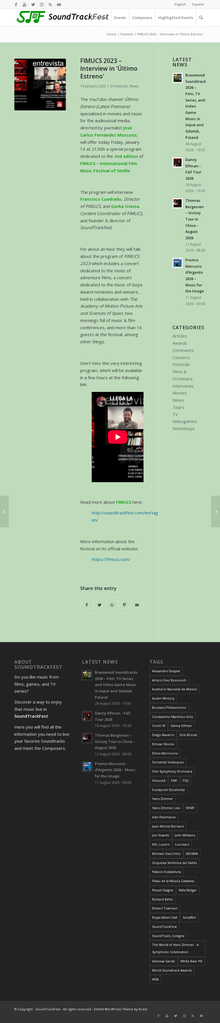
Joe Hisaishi (160, 835)
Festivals (121, 86)
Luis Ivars (182, 844)
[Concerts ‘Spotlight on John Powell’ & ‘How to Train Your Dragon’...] (4, 511)
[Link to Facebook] (16, 4)
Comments (183, 350)
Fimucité (159, 780)
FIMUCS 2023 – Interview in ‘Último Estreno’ (109, 69)
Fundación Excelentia (168, 790)
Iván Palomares (164, 817)
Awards (179, 343)
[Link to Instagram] (42, 4)
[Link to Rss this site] (50, 4)
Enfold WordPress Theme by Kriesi (120, 1009)
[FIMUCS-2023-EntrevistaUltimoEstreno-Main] (40, 84)
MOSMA (192, 853)
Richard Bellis (162, 899)
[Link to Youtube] (24, 4)
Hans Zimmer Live (166, 808)
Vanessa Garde (163, 961)
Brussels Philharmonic (169, 707)
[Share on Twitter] (99, 605)
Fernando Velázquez (168, 762)
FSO (186, 780)
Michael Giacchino (166, 853)
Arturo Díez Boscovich (169, 680)
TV (175, 414)
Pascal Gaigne (162, 890)
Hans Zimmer (162, 798)
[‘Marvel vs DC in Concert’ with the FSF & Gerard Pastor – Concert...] (215, 511)
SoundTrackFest (164, 926)
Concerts (181, 357)
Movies (179, 393)
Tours (178, 407)
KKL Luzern (161, 844)
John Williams (185, 835)
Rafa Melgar (188, 890)
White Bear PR (191, 961)
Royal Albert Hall (164, 917)
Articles (179, 336)
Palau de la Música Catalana (173, 881)
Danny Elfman (181, 725)
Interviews (183, 386)
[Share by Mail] (137, 605)
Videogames (184, 421)
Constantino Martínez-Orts (172, 716)
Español (198, 4)
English (180, 4)
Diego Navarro (163, 735)
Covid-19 (158, 725)
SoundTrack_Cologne (168, 936)
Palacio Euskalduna (166, 871)
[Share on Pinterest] (124, 605)
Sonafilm (189, 917)
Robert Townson (165, 908)
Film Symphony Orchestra (172, 771)
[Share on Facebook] (86, 605)
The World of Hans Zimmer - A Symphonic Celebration (175, 948)
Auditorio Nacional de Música (174, 689)
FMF (174, 780)
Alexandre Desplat (166, 671)
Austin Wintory (163, 698)
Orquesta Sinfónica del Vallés (174, 863)
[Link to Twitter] (33, 4)
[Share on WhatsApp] (112, 605)
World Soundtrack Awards (172, 970)
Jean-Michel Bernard (168, 826)
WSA (155, 979)
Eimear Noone (163, 744)
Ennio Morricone (165, 753)
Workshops (183, 428)
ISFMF (190, 808)
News (133, 86)
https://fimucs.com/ (111, 559)
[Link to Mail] (59, 4)
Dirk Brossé (188, 735)
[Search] (201, 17)
